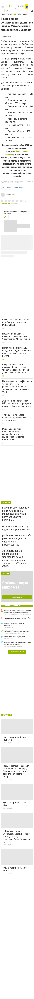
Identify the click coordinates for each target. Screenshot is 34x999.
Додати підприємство (17, 651)
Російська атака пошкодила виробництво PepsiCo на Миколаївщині (15, 322)
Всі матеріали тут (17, 597)
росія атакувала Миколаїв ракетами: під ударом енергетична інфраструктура (16, 540)
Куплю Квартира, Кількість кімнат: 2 (16, 738)
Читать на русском (6, 36)
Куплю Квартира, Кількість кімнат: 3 (16, 869)
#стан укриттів (5, 189)
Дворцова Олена (10, 195)
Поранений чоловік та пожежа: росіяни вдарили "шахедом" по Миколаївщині (16, 336)
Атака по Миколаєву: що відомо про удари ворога (16, 528)
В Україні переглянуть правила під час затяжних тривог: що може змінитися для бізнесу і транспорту (15, 368)
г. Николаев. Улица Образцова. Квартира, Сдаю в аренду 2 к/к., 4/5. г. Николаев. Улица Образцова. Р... (17, 836)
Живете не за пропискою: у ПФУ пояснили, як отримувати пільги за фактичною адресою (17, 403)
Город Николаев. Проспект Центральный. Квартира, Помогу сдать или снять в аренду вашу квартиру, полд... (16, 771)
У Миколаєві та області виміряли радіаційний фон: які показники (15, 418)
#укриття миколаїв (6, 187)
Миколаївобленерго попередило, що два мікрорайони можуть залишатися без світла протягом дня (13, 434)
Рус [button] (7, 11)
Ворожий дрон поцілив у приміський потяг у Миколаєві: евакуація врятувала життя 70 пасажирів (15, 514)
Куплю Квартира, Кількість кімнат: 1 (16, 804)
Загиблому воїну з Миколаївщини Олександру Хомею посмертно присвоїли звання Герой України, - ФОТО (15, 558)
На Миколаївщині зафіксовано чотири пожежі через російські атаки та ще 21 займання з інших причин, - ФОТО (17, 386)
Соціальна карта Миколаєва (15, 585)
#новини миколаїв (18, 187)
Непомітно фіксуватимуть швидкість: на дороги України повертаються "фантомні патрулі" (16, 351)
